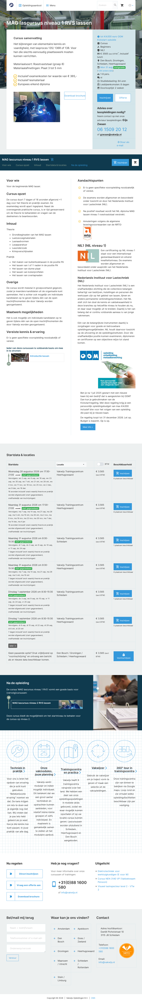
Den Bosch (61, 940)
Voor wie (6, 165)
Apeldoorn (83, 928)
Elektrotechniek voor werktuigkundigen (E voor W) (113, 873)
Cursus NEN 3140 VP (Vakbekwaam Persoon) (116, 880)
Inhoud (37, 165)
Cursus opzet (22, 165)
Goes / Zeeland (82, 940)
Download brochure (74, 95)
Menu (50, 5)
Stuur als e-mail (123, 143)
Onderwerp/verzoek (15, 946)
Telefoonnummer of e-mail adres (20, 935)
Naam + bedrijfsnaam (16, 925)
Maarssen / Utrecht (63, 962)
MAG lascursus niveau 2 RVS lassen (31, 703)
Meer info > (88, 427)
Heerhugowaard (84, 951)
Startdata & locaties (56, 165)
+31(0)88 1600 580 (72, 885)
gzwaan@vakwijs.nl (110, 134)
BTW (107, 464)
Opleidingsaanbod (29, 5)
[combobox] (71, 464)
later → (13, 646)
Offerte (123, 97)
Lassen (10, 18)
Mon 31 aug (106, 67)
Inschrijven (105, 97)
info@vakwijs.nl (69, 892)
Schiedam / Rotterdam (83, 964)
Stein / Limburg (62, 979)
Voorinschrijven (123, 656)
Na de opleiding (79, 165)
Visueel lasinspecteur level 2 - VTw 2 (116, 888)
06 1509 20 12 (112, 129)
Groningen (63, 951)
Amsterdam (64, 928)
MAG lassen (22, 18)
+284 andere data (105, 71)
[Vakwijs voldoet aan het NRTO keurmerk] (126, 950)
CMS (93, 998)
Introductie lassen (39, 356)
